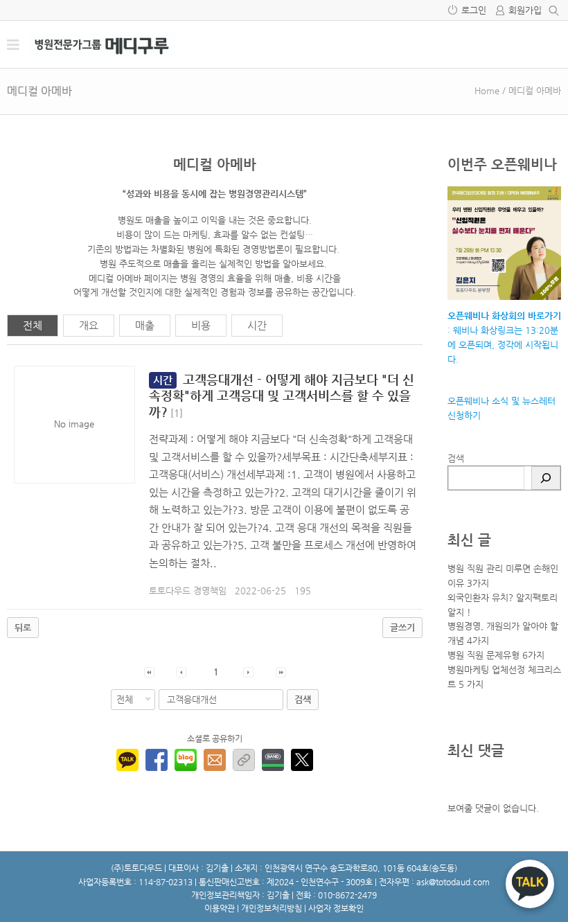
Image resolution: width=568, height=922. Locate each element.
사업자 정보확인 (336, 908)
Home (486, 90)
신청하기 (464, 415)
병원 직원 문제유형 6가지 (495, 655)
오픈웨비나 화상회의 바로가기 (504, 315)
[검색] (545, 478)
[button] (149, 671)
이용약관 (219, 908)
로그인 (473, 10)
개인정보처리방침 (271, 908)
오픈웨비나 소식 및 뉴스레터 (501, 401)
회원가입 (525, 10)
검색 (455, 458)
